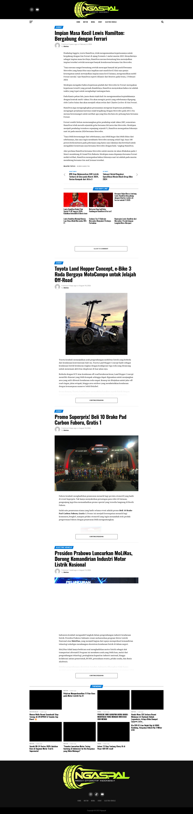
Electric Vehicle (111, 22)
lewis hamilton (84, 166)
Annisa (66, 46)
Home (78, 22)
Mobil (93, 22)
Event (100, 22)
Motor (85, 22)
